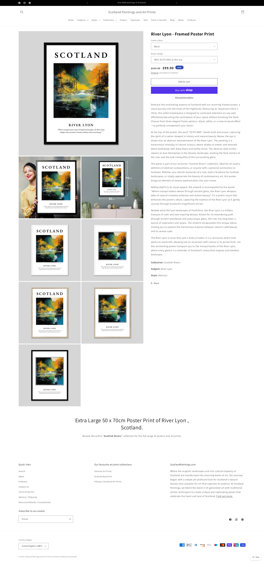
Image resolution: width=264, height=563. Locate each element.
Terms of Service (26, 491)
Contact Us (24, 486)
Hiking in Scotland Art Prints (107, 481)
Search (22, 471)
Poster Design (157, 53)
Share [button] (156, 283)
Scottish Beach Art (103, 476)
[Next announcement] (177, 3)
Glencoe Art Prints (103, 471)
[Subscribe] (69, 519)
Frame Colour (157, 40)
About (21, 476)
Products (23, 481)
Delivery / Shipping (28, 497)
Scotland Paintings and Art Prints (38, 557)
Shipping (154, 73)
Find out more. (224, 496)
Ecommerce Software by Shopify (64, 557)
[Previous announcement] (87, 3)
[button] (22, 12)
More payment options (184, 97)
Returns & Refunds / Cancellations (35, 502)
